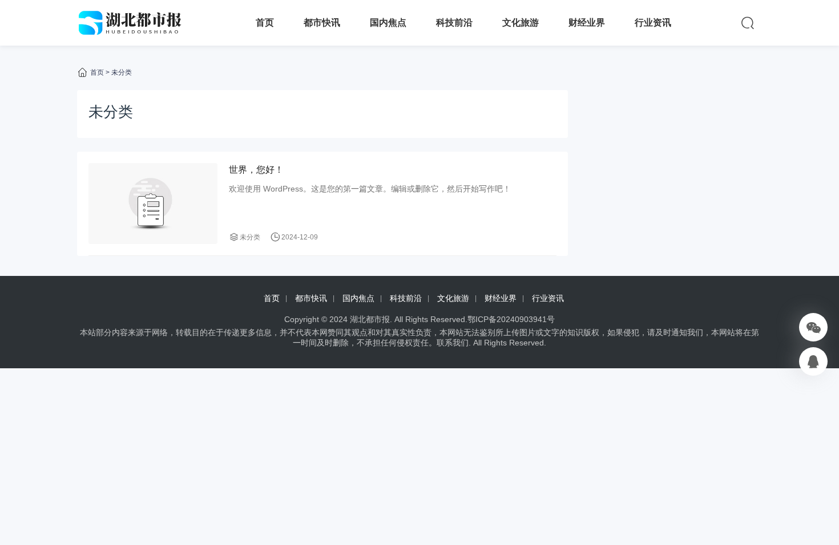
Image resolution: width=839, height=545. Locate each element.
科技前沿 (454, 22)
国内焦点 (388, 22)
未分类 (250, 237)
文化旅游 (520, 22)
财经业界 (586, 22)
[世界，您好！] (152, 203)
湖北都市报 (370, 319)
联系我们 (453, 342)
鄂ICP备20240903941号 (511, 319)
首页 (265, 22)
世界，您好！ (256, 169)
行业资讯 (653, 22)
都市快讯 (322, 22)
